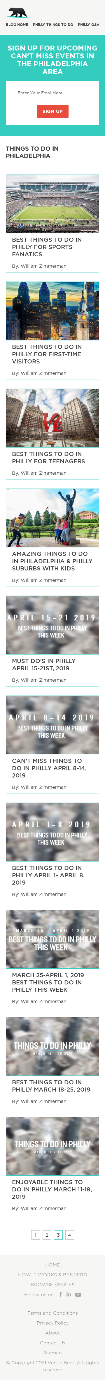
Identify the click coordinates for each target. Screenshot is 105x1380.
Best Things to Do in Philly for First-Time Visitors (47, 354)
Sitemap (52, 1352)
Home (52, 1264)
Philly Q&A (88, 25)
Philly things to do (53, 25)
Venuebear (32, 12)
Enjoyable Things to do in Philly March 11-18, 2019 (52, 1189)
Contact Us (52, 1342)
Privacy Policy (53, 1322)
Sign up (53, 111)
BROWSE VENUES (53, 1284)
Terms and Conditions (52, 1313)
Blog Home (17, 25)
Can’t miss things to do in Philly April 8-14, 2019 (49, 768)
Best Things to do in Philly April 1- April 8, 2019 (48, 875)
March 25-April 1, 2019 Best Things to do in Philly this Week (48, 982)
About (52, 1332)
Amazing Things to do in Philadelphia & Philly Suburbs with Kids (52, 561)
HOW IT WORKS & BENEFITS (52, 1274)
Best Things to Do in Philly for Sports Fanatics (47, 246)
